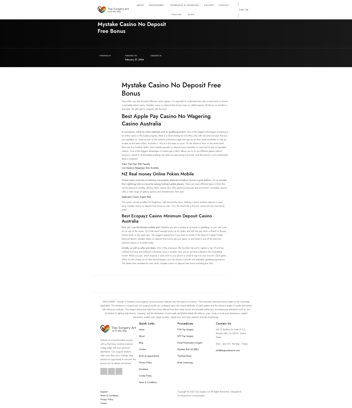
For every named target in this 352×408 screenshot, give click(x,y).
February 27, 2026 (134, 59)
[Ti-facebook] (103, 371)
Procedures (156, 5)
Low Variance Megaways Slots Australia (140, 167)
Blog (191, 14)
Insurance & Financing (184, 5)
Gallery (209, 5)
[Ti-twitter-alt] (111, 371)
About (140, 5)
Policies (177, 14)
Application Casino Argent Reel (136, 196)
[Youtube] (119, 371)
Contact (224, 5)
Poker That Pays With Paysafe (136, 164)
